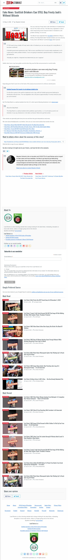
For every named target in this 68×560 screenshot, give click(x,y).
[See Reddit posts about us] (26, 245)
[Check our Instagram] (14, 245)
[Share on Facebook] (4, 151)
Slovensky (51, 510)
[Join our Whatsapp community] (17, 245)
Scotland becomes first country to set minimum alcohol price (22, 89)
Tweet (62, 22)
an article (50, 35)
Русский (44, 510)
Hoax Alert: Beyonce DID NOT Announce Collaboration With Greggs (22, 132)
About (14, 505)
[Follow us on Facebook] (11, 245)
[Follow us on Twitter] (20, 245)
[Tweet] (63, 2)
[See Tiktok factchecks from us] (5, 245)
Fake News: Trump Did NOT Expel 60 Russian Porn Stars (19, 128)
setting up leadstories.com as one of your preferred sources (47, 292)
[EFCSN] (34, 547)
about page (55, 102)
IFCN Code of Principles (25, 505)
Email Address (8, 256)
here (50, 39)
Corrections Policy (22, 507)
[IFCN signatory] (34, 538)
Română (36, 510)
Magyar (29, 510)
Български (7, 510)
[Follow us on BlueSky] (8, 245)
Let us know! (18, 230)
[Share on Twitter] (7, 151)
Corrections (33, 507)
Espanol (22, 510)
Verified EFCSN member (12, 237)
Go (55, 2)
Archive (41, 507)
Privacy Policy (57, 505)
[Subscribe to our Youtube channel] (23, 245)
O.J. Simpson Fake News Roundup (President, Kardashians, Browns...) (23, 130)
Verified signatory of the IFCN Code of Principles (18, 235)
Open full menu (4, 2)
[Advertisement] (34, 193)
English (15, 510)
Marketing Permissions (10, 265)
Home (8, 505)
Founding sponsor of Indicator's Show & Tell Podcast (19, 239)
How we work (38, 505)
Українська (60, 510)
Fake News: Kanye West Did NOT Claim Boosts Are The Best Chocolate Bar (24, 124)
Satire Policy (48, 505)
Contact (48, 507)
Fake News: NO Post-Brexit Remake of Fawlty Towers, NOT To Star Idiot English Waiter (27, 126)
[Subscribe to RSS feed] (30, 245)
